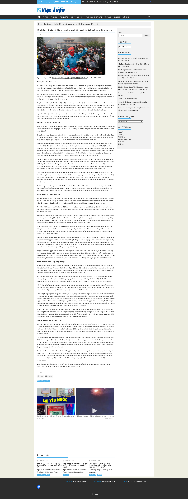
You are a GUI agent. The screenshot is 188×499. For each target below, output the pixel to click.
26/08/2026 (42, 461)
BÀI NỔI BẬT (40, 380)
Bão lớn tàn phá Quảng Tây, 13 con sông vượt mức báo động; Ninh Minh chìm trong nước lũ (111, 2)
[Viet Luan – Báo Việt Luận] (38, 16)
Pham (39, 34)
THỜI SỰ (54, 17)
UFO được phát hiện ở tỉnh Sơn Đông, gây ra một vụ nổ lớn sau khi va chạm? (95, 417)
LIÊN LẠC (126, 17)
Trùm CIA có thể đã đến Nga (127, 99)
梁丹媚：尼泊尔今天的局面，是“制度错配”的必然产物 (69, 78)
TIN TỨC (45, 17)
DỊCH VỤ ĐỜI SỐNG (77, 17)
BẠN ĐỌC (117, 17)
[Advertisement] (76, 437)
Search (120, 32)
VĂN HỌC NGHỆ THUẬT (94, 17)
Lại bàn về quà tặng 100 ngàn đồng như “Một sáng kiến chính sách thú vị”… (55, 417)
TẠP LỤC (108, 17)
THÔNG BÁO (64, 17)
